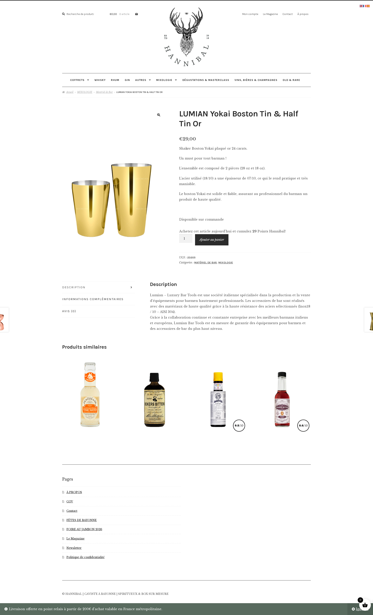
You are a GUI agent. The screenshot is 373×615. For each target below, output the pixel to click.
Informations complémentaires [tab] (93, 299)
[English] (361, 6)
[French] (365, 6)
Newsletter (74, 548)
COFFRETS (77, 79)
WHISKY (100, 79)
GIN (127, 79)
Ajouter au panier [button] (89, 393)
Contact (287, 14)
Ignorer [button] (362, 609)
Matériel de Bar (104, 92)
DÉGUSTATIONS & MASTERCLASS (205, 79)
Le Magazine (270, 14)
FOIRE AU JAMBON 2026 (84, 529)
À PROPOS (74, 492)
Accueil (69, 92)
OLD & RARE (291, 79)
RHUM (115, 79)
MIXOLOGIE (164, 79)
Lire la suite (218, 393)
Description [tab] (73, 287)
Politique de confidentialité (85, 557)
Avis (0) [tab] (69, 311)
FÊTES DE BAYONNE (81, 520)
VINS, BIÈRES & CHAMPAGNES (255, 79)
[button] (159, 115)
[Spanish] (368, 6)
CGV (69, 501)
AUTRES (140, 79)
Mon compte (250, 14)
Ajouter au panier (211, 240)
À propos (303, 14)
